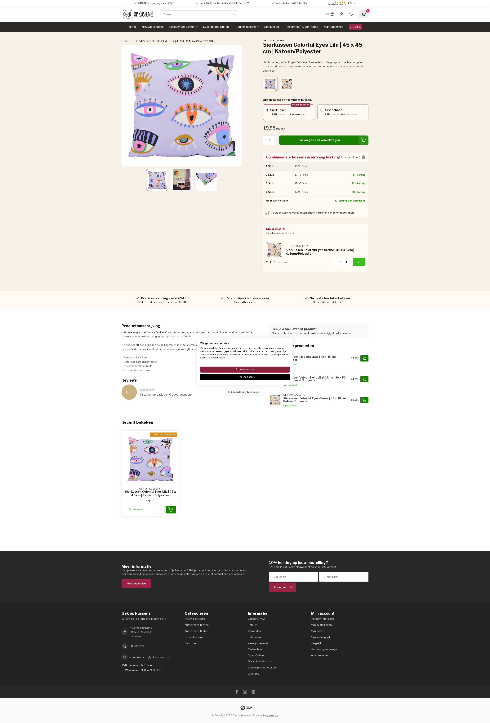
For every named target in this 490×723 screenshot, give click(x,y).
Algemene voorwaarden (262, 667)
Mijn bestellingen (321, 625)
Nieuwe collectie (152, 27)
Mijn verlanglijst (320, 637)
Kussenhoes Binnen (182, 27)
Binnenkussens (246, 27)
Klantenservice (333, 27)
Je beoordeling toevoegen (244, 392)
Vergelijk (316, 643)
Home (132, 27)
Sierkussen (271, 27)
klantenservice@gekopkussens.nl (330, 333)
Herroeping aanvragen (324, 649)
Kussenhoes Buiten (216, 27)
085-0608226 (138, 646)
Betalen (252, 625)
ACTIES (355, 27)
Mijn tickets (318, 631)
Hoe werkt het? (352, 157)
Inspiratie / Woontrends (302, 27)
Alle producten (320, 655)
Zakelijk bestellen (258, 643)
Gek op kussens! (274, 40)
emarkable (272, 715)
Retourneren (255, 637)
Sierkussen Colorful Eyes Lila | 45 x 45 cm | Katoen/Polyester (175, 41)
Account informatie (322, 619)
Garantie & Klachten (260, 661)
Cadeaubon (255, 649)
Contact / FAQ (256, 619)
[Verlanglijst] (351, 14)
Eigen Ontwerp (257, 655)
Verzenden (254, 631)
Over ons (253, 674)
